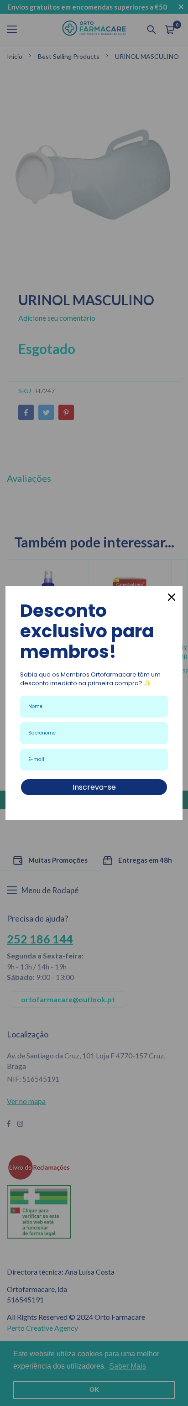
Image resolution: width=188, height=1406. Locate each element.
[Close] (172, 597)
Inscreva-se (94, 787)
